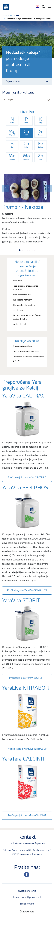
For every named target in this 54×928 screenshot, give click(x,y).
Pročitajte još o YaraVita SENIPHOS (27, 590)
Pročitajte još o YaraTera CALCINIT (27, 815)
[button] (5, 188)
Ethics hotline (27, 904)
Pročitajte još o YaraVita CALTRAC (27, 477)
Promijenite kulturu (18, 93)
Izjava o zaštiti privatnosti (27, 897)
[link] (12, 121)
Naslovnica (7, 15)
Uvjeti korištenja (27, 891)
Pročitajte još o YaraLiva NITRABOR (27, 749)
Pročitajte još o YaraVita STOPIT (27, 678)
